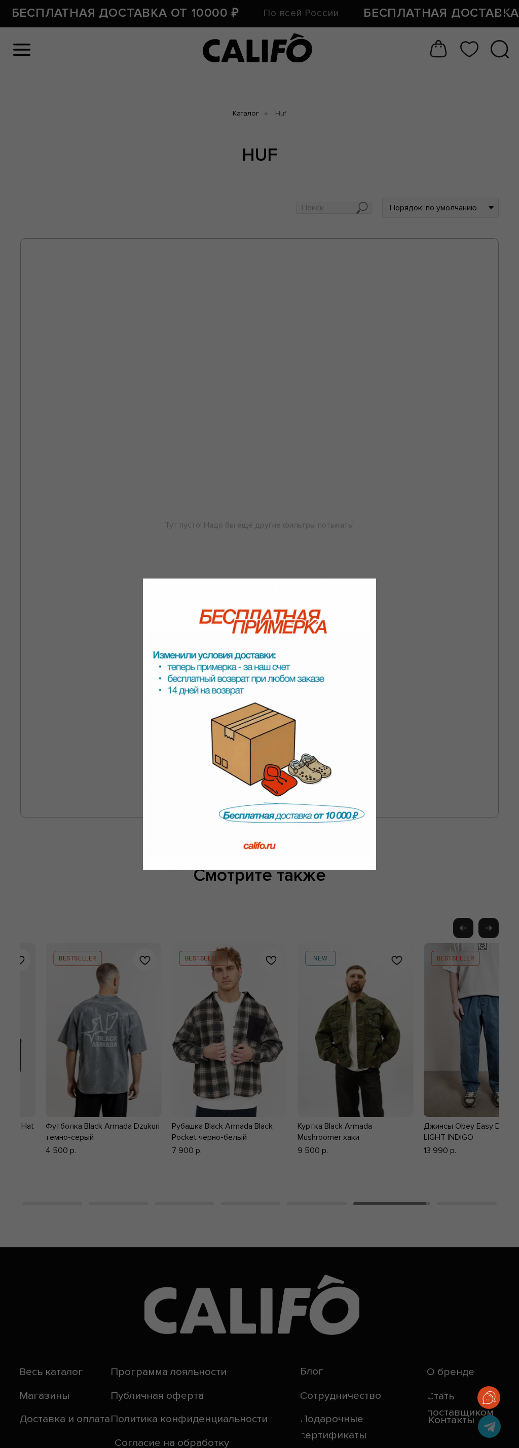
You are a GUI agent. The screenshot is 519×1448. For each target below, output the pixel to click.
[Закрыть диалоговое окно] (503, 16)
